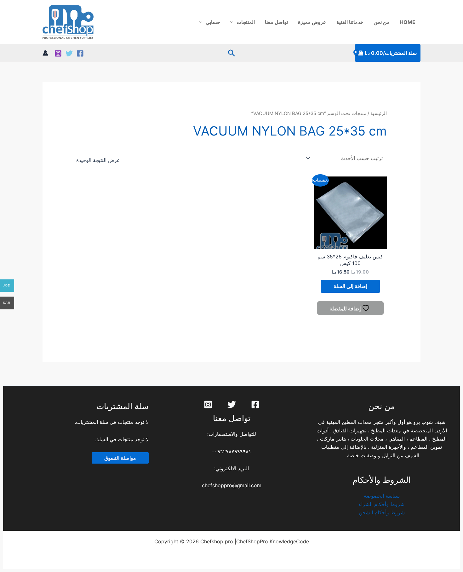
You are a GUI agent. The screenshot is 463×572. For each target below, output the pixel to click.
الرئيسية (378, 113)
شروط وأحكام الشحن (382, 512)
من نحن (382, 22)
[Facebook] (80, 53)
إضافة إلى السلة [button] (350, 286)
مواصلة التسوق (120, 458)
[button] (231, 53)
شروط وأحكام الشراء (381, 504)
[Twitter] (69, 53)
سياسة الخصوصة (382, 496)
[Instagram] (58, 53)
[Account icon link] (45, 53)
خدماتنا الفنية (349, 22)
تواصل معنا (276, 22)
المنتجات (246, 22)
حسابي (213, 22)
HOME (407, 22)
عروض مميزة (312, 22)
